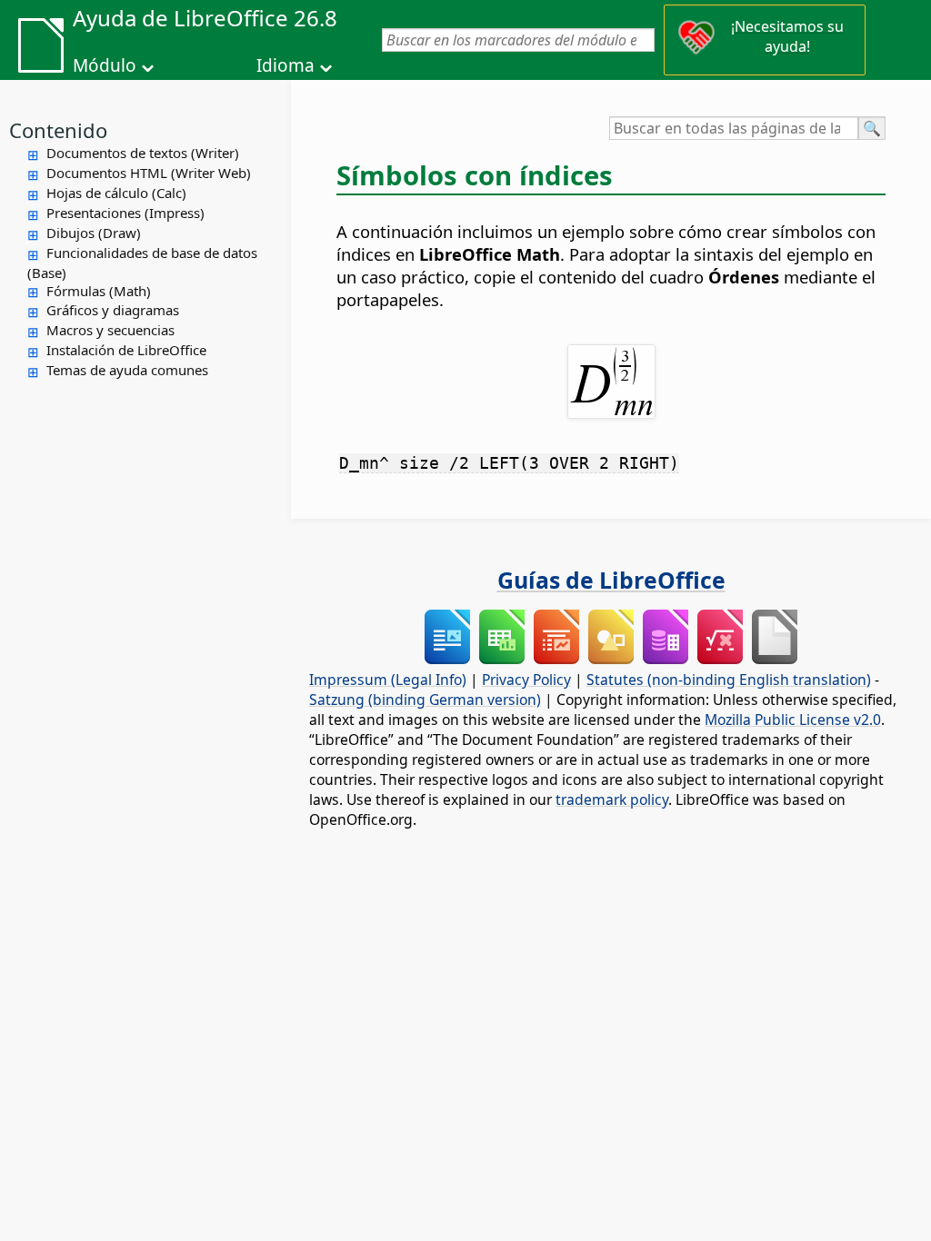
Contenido (58, 130)
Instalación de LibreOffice (126, 350)
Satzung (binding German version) (425, 700)
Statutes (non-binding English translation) (728, 680)
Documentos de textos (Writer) (142, 153)
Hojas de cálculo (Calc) (116, 193)
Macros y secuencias (110, 330)
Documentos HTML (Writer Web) (148, 173)
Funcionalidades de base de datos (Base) (142, 262)
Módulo (104, 65)
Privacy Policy (526, 680)
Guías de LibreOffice (611, 579)
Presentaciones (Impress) (125, 213)
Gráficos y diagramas (112, 310)
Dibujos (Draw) (93, 232)
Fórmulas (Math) (98, 291)
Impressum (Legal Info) (387, 680)
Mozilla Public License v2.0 (793, 720)
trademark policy (612, 799)
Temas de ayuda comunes (127, 370)
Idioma (285, 65)
